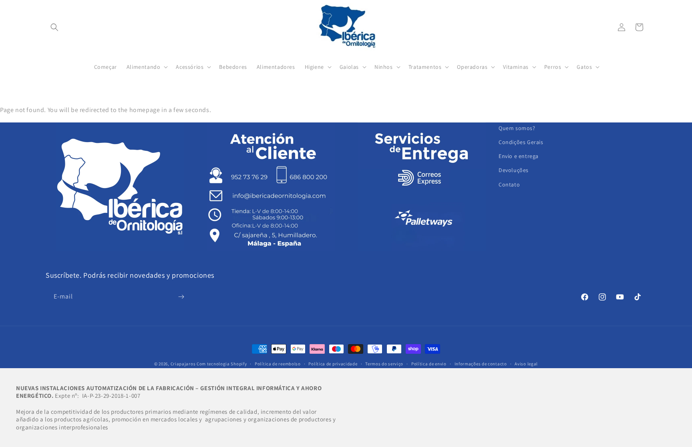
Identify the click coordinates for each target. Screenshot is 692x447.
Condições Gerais (521, 142)
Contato (509, 184)
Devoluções (514, 170)
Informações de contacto (481, 364)
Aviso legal (526, 364)
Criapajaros (183, 364)
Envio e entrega (519, 156)
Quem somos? (517, 128)
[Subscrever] (181, 297)
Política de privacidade (332, 364)
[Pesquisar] (54, 27)
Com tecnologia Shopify (222, 364)
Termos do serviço (384, 364)
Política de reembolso (278, 364)
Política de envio (429, 364)
